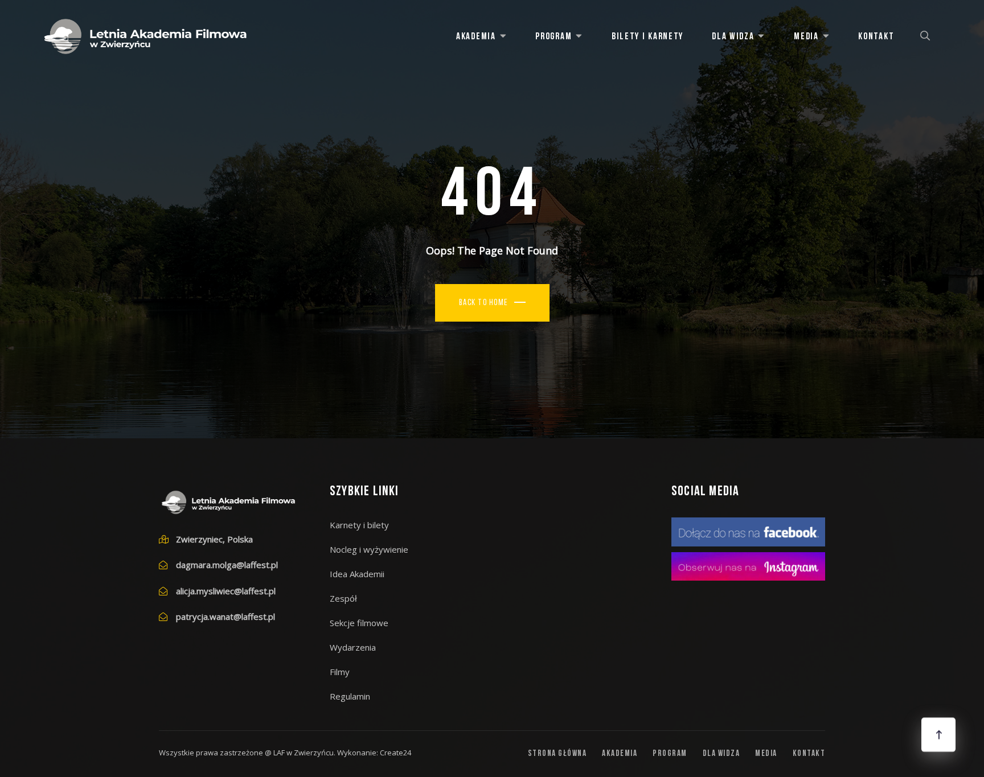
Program (553, 37)
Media (806, 37)
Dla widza (733, 37)
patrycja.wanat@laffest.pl (225, 616)
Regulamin (350, 696)
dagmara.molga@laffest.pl (227, 564)
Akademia (476, 37)
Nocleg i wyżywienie (369, 549)
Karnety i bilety (359, 525)
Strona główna (557, 754)
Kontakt (876, 37)
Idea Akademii (357, 573)
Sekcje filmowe (359, 622)
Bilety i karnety (647, 37)
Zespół (343, 598)
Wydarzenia (353, 647)
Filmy (340, 671)
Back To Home (484, 303)
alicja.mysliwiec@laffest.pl (226, 591)
